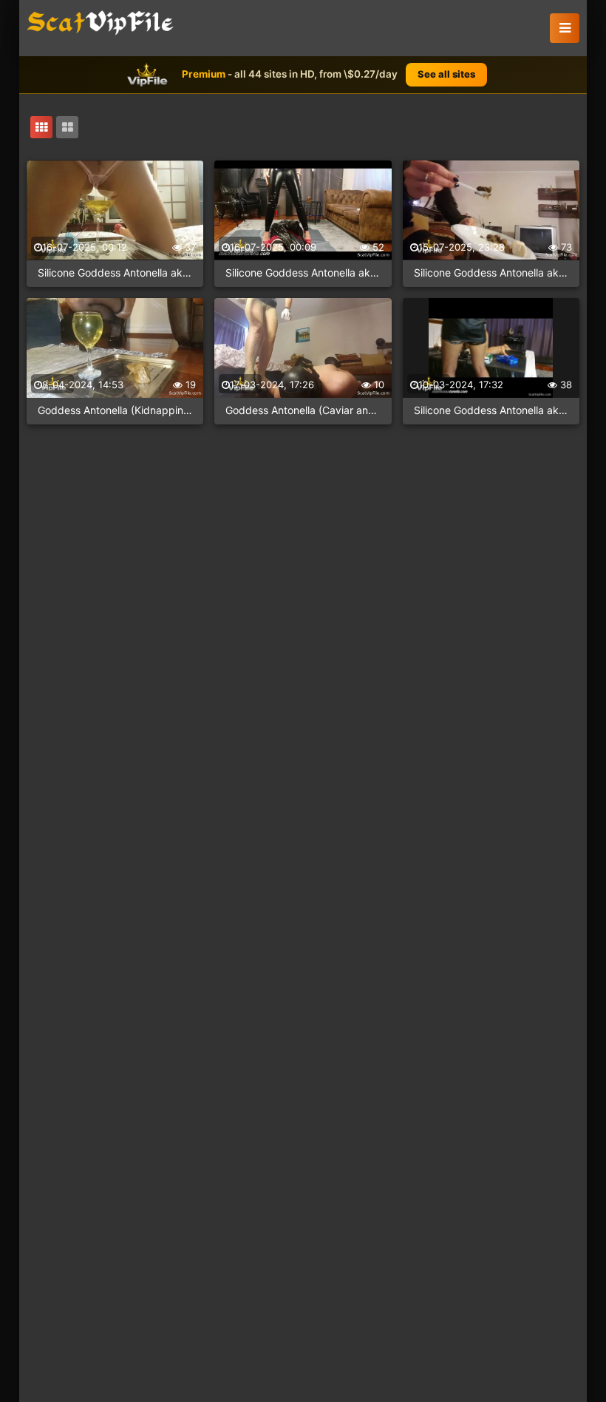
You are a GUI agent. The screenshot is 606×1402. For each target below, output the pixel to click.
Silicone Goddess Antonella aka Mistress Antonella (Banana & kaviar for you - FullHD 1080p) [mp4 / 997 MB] (491, 272)
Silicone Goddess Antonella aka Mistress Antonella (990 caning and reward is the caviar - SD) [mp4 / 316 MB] (491, 410)
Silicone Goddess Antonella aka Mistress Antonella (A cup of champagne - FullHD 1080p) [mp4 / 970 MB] (115, 272)
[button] (564, 28)
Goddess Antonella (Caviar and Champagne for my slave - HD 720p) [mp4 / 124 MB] (302, 410)
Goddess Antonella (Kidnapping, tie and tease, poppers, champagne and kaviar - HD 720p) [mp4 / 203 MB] (115, 410)
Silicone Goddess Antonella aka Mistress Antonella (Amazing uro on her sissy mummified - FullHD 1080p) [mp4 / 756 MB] (302, 272)
